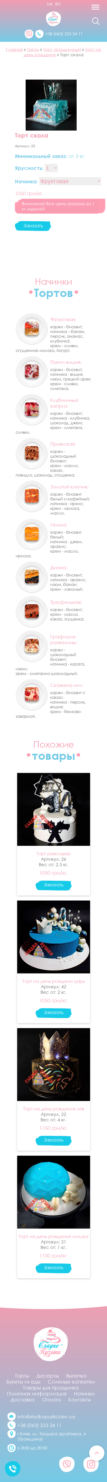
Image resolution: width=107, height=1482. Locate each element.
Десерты (48, 1376)
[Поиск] (96, 21)
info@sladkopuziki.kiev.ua (46, 1416)
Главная (14, 49)
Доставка (23, 1399)
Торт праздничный (62, 49)
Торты (33, 49)
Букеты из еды (23, 1382)
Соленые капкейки (71, 1382)
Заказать (33, 225)
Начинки (84, 1393)
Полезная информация (36, 1393)
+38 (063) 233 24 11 (64, 33)
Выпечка (76, 1376)
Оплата (51, 1399)
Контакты (79, 1399)
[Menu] (85, 9)
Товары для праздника (51, 1387)
